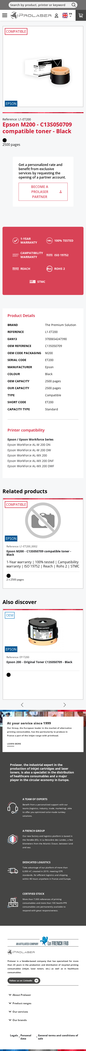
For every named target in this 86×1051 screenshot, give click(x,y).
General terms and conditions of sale (58, 1037)
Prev (21, 704)
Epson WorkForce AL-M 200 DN (29, 445)
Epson (12, 439)
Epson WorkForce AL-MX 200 (27, 455)
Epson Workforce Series (36, 439)
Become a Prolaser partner (39, 191)
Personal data (25, 1037)
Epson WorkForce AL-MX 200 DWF (31, 466)
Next (64, 704)
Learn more (14, 743)
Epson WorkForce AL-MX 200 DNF (31, 461)
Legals (14, 1035)
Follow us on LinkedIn (20, 980)
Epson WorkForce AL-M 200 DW (29, 450)
